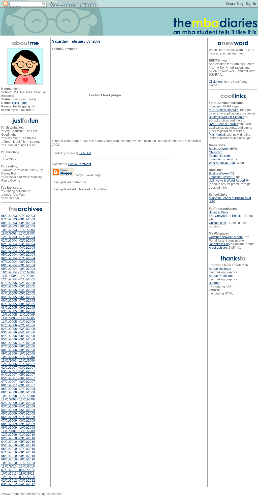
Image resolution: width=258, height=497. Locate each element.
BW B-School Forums (223, 124)
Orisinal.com (217, 223)
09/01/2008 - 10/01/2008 (18, 392)
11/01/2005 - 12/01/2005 (18, 318)
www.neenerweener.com (226, 237)
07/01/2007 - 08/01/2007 (18, 382)
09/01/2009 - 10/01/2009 (18, 427)
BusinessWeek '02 (221, 173)
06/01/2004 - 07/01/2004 (18, 258)
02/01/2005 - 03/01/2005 (18, 286)
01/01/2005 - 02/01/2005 (18, 283)
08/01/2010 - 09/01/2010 (18, 456)
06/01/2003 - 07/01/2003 (18, 216)
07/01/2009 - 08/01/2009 (18, 420)
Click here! (19, 103)
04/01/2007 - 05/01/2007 (18, 374)
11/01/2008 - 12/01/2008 (18, 399)
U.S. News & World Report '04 (229, 180)
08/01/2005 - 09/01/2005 (18, 307)
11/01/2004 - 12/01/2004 (18, 276)
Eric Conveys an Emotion (226, 216)
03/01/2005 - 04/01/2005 (18, 290)
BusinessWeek (219, 149)
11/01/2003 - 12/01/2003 (18, 233)
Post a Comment (79, 164)
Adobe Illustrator (220, 269)
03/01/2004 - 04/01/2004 (18, 247)
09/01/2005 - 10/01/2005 (18, 311)
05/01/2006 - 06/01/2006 (18, 339)
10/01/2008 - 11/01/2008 (18, 396)
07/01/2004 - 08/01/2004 (18, 262)
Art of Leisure (218, 247)
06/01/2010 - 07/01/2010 (18, 449)
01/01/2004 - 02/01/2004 (18, 240)
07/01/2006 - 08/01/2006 (18, 346)
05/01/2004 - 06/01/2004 (18, 254)
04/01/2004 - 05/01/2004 (18, 251)
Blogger (214, 283)
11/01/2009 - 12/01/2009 (18, 431)
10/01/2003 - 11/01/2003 (18, 230)
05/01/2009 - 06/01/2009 (18, 413)
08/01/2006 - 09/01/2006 (18, 350)
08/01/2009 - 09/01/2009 (18, 424)
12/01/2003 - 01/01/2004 (18, 237)
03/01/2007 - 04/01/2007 (18, 371)
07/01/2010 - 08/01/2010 (18, 452)
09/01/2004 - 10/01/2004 (18, 269)
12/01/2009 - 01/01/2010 (18, 434)
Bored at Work (218, 212)
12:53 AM (85, 153)
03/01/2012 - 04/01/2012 (18, 484)
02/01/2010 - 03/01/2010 (18, 438)
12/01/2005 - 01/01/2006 (18, 322)
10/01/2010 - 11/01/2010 (18, 463)
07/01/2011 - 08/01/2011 (18, 470)
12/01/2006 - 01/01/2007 (18, 364)
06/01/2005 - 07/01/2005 (18, 300)
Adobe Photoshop (221, 276)
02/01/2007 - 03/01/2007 (18, 367)
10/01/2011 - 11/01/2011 (17, 473)
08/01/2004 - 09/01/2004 (18, 265)
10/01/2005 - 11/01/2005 (18, 314)
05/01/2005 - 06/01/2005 (18, 297)
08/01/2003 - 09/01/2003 (18, 223)
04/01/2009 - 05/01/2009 (18, 410)
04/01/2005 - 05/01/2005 (18, 293)
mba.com (215, 106)
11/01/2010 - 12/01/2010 (18, 466)
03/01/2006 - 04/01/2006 (18, 332)
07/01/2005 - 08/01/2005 (18, 304)
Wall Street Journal (222, 163)
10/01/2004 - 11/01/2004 (18, 272)
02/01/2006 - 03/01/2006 (18, 329)
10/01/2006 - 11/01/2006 (18, 357)
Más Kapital (217, 134)
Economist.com (219, 156)
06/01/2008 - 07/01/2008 (18, 389)
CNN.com (215, 152)
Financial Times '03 (222, 177)
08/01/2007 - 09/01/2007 (18, 385)
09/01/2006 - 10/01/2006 (18, 353)
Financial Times (220, 159)
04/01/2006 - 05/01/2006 (18, 336)
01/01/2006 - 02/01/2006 (18, 325)
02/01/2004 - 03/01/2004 (18, 244)
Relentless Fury (219, 244)
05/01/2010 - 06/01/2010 (18, 445)
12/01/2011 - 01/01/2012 (18, 477)
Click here (216, 81)
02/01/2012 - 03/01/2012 (18, 480)
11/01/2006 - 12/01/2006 (18, 360)
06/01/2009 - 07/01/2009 (18, 417)
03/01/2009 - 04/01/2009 (18, 406)
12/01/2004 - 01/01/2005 (18, 279)
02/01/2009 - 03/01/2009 (18, 403)
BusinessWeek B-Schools (226, 117)
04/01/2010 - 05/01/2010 (18, 442)
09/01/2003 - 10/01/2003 (18, 226)
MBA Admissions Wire (224, 110)
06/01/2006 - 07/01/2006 (18, 343)
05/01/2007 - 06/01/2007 (18, 378)
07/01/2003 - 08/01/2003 (18, 219)
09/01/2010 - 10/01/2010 (18, 459)
